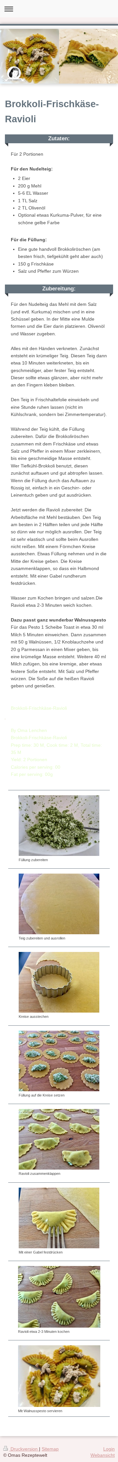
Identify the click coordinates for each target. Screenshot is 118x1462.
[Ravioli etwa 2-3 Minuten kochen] (59, 1297)
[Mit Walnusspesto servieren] (59, 1376)
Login (109, 1449)
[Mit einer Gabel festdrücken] (59, 1218)
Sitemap (50, 1449)
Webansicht (102, 1455)
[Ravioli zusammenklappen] (59, 1139)
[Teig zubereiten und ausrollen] (59, 904)
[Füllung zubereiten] (59, 825)
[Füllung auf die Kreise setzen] (59, 1061)
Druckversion (24, 1449)
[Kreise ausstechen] (59, 982)
